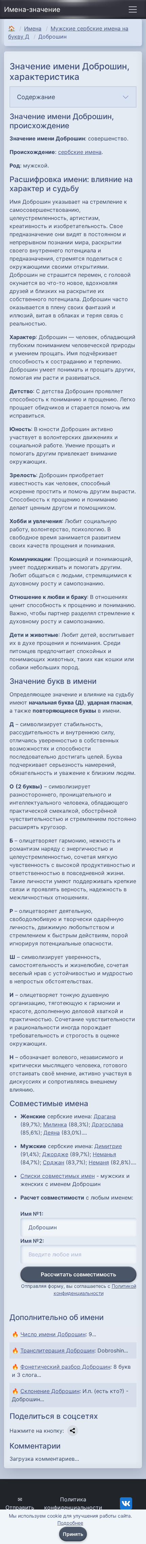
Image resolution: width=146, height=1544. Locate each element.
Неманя (99, 1162)
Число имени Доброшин (53, 1334)
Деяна (51, 1132)
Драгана (105, 1116)
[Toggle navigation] (133, 9)
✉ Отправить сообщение (20, 1507)
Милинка (55, 1124)
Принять (73, 1534)
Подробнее (70, 1523)
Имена (32, 28)
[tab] (73, 97)
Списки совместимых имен (57, 1175)
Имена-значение (32, 9)
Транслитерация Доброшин (57, 1350)
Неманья (104, 1154)
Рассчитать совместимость (78, 1274)
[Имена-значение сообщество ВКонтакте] (126, 1503)
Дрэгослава (107, 1124)
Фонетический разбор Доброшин (65, 1366)
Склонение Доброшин (49, 1391)
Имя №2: (32, 1240)
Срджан (53, 1162)
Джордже (55, 1154)
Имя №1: (31, 1213)
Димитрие (108, 1146)
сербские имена (80, 152)
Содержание (36, 96)
